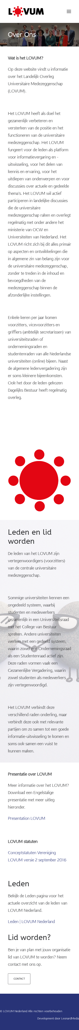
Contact (19, 979)
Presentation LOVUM (26, 818)
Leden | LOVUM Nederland (31, 921)
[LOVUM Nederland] (26, 11)
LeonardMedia (70, 1018)
